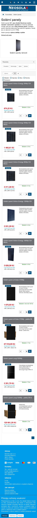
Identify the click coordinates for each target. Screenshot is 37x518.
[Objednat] (29, 115)
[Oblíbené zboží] (18, 2)
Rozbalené (7, 80)
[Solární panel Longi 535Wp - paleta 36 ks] (11, 411)
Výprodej (14, 78)
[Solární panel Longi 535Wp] (11, 372)
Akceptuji (4, 516)
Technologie (13, 66)
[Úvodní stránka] (3, 14)
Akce (21, 78)
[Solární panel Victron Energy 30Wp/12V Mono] (11, 97)
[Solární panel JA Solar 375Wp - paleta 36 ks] (11, 333)
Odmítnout (13, 516)
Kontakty (7, 482)
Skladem (6, 78)
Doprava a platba (9, 490)
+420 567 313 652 (12, 469)
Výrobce (26, 66)
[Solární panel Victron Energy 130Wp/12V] (11, 215)
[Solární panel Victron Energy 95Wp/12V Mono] (11, 176)
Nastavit (20, 516)
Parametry (5, 62)
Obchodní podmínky (10, 492)
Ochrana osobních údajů (11, 493)
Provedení (6, 66)
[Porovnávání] (14, 2)
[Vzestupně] (14, 73)
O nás (6, 480)
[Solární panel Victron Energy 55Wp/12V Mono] (11, 136)
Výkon (20, 66)
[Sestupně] (18, 73)
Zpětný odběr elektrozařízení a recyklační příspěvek (19, 484)
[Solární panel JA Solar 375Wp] (11, 293)
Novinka (27, 78)
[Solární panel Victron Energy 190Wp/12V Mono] (11, 254)
